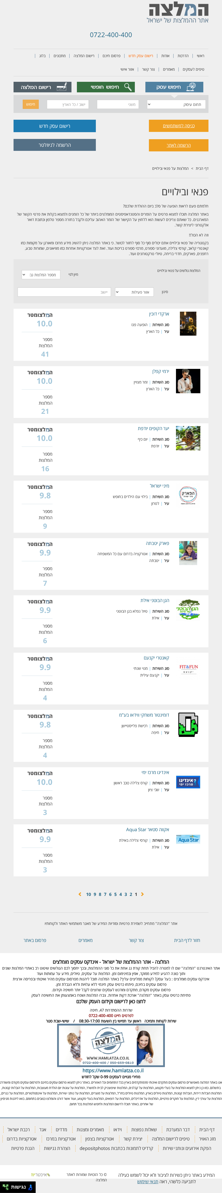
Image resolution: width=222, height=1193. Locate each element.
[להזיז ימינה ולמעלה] (7, 1185)
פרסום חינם (111, 55)
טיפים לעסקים (193, 69)
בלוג (42, 55)
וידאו (117, 1129)
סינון (165, 291)
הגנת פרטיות (22, 1148)
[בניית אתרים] (40, 1174)
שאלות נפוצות (144, 1129)
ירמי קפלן (160, 371)
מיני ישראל (159, 486)
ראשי (200, 55)
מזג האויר (207, 1139)
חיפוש (30, 104)
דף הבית (202, 168)
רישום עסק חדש (141, 55)
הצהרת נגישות (57, 1148)
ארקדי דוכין (159, 314)
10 (88, 894)
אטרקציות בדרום (22, 1139)
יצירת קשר (132, 1139)
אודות (165, 55)
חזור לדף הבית (187, 940)
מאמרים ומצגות (90, 1129)
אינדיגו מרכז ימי (155, 772)
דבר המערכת (178, 1129)
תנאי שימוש (147, 1181)
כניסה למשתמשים (179, 126)
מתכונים (60, 55)
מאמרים (169, 69)
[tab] (174, 87)
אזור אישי (127, 69)
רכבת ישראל (19, 1129)
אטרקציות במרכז (61, 1139)
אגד (42, 1129)
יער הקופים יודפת (153, 428)
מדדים (61, 1129)
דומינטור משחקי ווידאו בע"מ (144, 715)
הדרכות (183, 55)
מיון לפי (73, 274)
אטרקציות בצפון (99, 1139)
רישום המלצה (84, 55)
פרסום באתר (35, 940)
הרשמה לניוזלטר (55, 145)
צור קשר (148, 69)
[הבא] (80, 894)
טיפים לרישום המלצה (171, 1139)
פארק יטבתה (157, 543)
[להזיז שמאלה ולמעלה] (4, 1185)
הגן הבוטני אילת (155, 600)
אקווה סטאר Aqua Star (147, 829)
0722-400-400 (111, 34)
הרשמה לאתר (179, 145)
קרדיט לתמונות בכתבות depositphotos (116, 1148)
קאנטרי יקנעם (156, 658)
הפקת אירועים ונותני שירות (187, 1148)
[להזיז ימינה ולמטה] (7, 1188)
